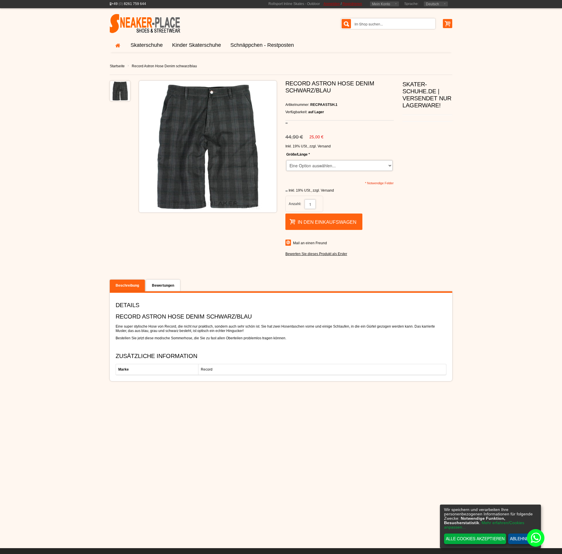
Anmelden (331, 4)
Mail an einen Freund (310, 243)
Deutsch (432, 4)
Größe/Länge (298, 154)
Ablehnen (521, 538)
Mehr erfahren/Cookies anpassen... (484, 524)
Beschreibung (127, 285)
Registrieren (352, 4)
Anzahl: (295, 204)
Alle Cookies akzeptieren (475, 538)
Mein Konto (381, 4)
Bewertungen (163, 285)
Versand (324, 146)
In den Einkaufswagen (327, 222)
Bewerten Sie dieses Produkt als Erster (316, 254)
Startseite (117, 66)
